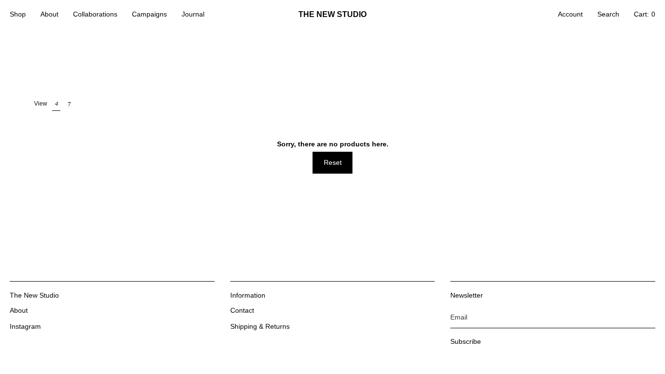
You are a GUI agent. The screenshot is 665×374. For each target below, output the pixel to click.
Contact (242, 310)
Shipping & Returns (260, 326)
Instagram (25, 326)
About (19, 310)
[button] (17, 14)
